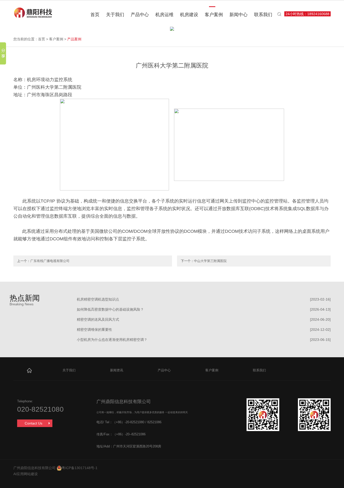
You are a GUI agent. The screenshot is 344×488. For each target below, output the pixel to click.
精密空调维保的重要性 (94, 330)
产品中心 (140, 14)
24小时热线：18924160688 (307, 14)
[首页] (29, 370)
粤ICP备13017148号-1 (79, 468)
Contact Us (33, 423)
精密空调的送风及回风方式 (98, 319)
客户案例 (214, 14)
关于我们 (115, 14)
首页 (94, 14)
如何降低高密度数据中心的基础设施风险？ (110, 309)
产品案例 (74, 39)
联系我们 (263, 14)
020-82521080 (40, 409)
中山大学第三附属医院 (210, 261)
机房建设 (189, 14)
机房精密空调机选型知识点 (98, 299)
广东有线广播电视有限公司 (50, 261)
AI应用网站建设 (25, 474)
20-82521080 (135, 422)
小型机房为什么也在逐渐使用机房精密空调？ (112, 340)
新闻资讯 (116, 370)
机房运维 (164, 14)
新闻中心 (238, 14)
